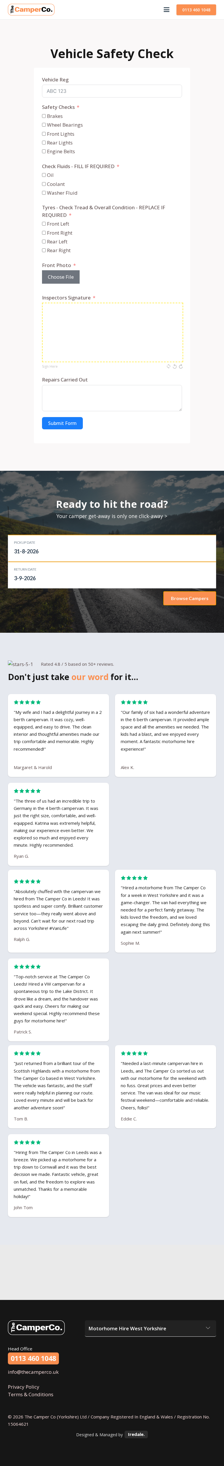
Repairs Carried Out (65, 379)
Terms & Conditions (30, 1394)
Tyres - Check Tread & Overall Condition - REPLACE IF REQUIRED (103, 211)
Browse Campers (190, 598)
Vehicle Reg (55, 79)
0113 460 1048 (196, 10)
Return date (25, 569)
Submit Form (62, 423)
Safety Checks (58, 107)
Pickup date (24, 542)
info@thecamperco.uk (33, 1372)
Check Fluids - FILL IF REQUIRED (78, 166)
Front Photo (56, 265)
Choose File (61, 276)
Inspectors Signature (66, 297)
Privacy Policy (23, 1386)
